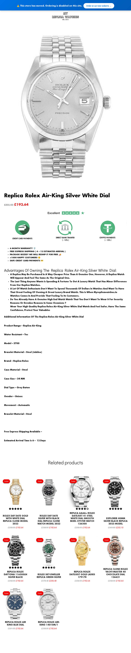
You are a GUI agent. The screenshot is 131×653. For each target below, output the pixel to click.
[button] (15, 508)
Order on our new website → (98, 5)
